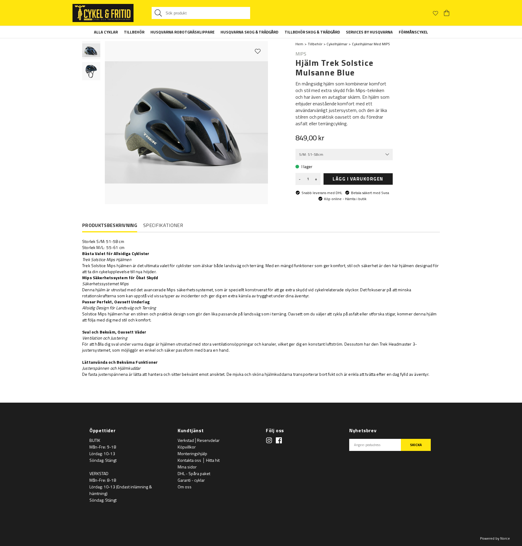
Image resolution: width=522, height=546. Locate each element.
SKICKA (416, 445)
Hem (299, 44)
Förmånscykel (413, 32)
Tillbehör (134, 32)
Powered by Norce (495, 538)
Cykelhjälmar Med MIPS (371, 44)
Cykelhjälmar (337, 44)
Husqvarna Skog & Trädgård (250, 32)
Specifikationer (163, 225)
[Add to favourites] (258, 51)
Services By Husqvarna (369, 32)
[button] (91, 50)
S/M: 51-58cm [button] (311, 154)
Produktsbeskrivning (109, 225)
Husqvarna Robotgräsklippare (182, 32)
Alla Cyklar (106, 32)
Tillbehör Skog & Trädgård (312, 32)
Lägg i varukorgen (358, 178)
